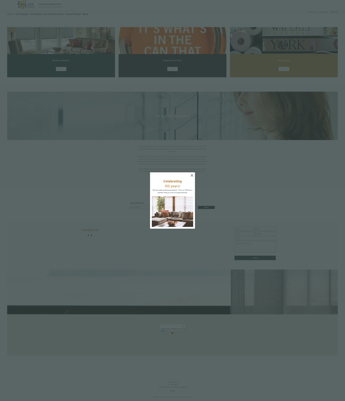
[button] (192, 175)
